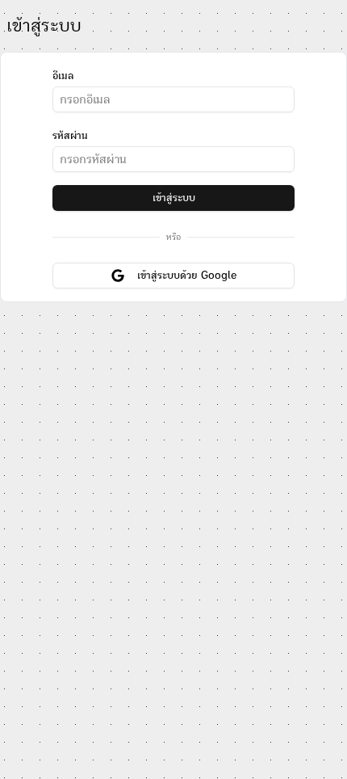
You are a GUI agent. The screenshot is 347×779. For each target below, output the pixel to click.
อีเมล (62, 76)
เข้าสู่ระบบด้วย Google (186, 275)
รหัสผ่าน (70, 135)
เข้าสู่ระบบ (174, 198)
